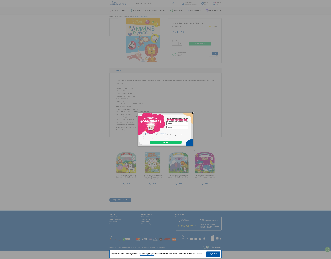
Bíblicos (145, 137)
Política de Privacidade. (147, 255)
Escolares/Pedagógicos (171, 135)
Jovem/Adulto (156, 135)
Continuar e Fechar (213, 254)
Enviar (165, 142)
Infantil (146, 135)
